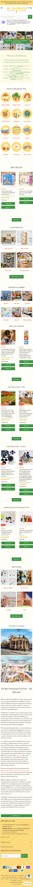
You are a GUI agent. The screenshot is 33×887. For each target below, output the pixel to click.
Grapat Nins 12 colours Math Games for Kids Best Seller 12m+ (26, 532)
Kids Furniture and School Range (9, 877)
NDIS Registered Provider (25, 879)
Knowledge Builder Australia (24, 482)
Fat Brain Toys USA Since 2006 (25, 358)
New (16, 875)
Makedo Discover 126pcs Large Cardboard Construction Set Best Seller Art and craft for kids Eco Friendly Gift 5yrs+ (25, 413)
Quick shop (8, 203)
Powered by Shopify (16, 884)
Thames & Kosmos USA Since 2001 (8, 477)
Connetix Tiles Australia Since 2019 (8, 196)
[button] (28, 8)
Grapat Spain (21, 535)
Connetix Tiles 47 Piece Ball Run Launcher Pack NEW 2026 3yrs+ (25, 192)
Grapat (27, 770)
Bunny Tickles (10, 770)
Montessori (3, 770)
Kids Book (20, 877)
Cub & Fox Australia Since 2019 (7, 357)
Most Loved (7, 875)
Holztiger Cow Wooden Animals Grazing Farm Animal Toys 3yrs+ (6, 532)
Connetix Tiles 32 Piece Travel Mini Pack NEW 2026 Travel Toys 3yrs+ (8, 192)
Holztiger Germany (4, 535)
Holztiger (6, 772)
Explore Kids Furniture (16, 276)
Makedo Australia (22, 418)
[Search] (30, 17)
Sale (12, 875)
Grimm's (24, 770)
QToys (2, 772)
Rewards (20, 880)
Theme (6, 879)
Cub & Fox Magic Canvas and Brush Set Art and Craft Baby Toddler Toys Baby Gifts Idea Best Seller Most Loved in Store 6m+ (8, 353)
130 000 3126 (13, 23)
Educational (21, 875)
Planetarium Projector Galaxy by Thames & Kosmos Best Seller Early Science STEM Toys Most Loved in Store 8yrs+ (8, 473)
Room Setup (13, 880)
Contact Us (15, 879)
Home (2, 875)
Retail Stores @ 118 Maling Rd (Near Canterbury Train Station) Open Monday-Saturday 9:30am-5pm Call (19, 22)
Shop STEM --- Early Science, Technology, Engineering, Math (17, 41)
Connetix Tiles (17, 770)
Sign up (24, 856)
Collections (26, 877)
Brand (2, 879)
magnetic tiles (19, 755)
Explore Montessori (16, 616)
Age (11, 879)
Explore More (16, 220)
